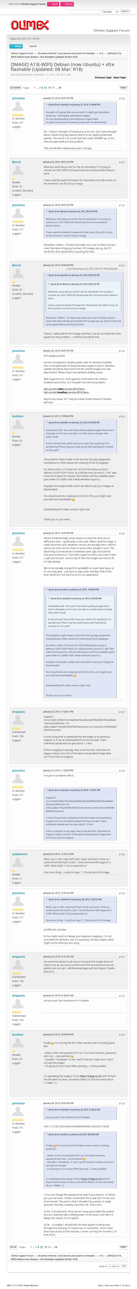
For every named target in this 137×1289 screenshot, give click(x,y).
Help (100, 1285)
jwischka (18, 98)
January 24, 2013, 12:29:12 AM (58, 854)
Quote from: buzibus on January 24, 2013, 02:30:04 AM (74, 1134)
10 (49, 87)
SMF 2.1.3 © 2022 (14, 1285)
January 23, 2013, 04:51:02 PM (58, 204)
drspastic (18, 712)
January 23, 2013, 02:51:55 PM (58, 98)
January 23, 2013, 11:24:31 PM (58, 711)
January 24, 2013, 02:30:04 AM (58, 1034)
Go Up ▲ (126, 1285)
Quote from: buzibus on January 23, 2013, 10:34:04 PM (74, 589)
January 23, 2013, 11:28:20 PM (58, 770)
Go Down (15, 87)
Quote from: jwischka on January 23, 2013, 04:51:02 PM (74, 275)
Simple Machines (31, 1285)
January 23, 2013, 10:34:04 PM (58, 416)
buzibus (17, 416)
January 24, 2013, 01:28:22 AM (58, 995)
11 (53, 87)
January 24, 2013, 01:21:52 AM (58, 956)
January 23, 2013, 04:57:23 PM (58, 350)
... (37, 87)
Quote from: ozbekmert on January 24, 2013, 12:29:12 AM (75, 899)
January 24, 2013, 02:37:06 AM (58, 1103)
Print (123, 87)
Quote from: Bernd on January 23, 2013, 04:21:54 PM (73, 211)
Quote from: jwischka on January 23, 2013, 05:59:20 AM (74, 422)
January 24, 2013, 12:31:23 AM (58, 892)
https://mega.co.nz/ (91, 1076)
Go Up (13, 1247)
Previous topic (103, 77)
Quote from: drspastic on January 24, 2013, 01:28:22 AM (74, 1109)
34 (59, 87)
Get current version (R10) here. (64, 389)
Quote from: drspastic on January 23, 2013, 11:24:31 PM (74, 790)
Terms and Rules (112, 1285)
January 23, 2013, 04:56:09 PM (58, 265)
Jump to (103, 1266)
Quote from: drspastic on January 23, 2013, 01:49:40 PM (74, 104)
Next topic (120, 77)
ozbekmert (19, 854)
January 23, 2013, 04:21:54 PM (58, 161)
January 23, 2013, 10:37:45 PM (58, 533)
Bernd (16, 162)
